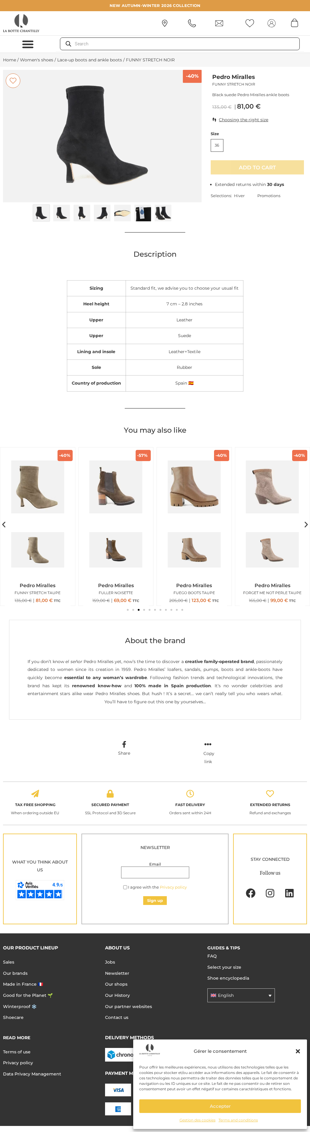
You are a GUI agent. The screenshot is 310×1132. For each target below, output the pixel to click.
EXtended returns (270, 804)
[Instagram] (270, 893)
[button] (298, 1051)
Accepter (220, 1106)
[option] (102, 136)
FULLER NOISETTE (116, 592)
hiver (239, 195)
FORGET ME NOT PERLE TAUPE (272, 592)
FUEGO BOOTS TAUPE (194, 592)
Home (9, 59)
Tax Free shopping (35, 804)
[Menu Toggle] (27, 44)
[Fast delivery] (190, 794)
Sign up (155, 900)
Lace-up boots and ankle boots (89, 59)
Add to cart (257, 167)
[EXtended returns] (270, 794)
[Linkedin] (289, 893)
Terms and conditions (238, 1120)
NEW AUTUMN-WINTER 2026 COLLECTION (155, 5)
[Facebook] (250, 893)
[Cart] (294, 22)
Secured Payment (110, 804)
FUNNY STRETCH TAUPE (38, 592)
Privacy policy (173, 887)
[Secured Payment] (110, 794)
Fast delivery (190, 804)
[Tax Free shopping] (35, 794)
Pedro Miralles (233, 76)
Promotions (268, 195)
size (215, 134)
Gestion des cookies (198, 1120)
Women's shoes (36, 59)
